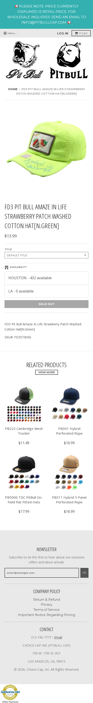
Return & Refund (46, 600)
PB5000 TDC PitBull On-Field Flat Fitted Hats (24, 499)
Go (84, 572)
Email (58, 637)
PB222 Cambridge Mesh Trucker (24, 430)
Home (12, 89)
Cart (83, 33)
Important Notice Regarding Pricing (46, 615)
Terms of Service (46, 610)
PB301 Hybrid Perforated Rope (69, 430)
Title (8, 249)
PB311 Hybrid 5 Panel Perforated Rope (69, 499)
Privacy (46, 605)
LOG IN (62, 33)
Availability (18, 267)
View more (46, 372)
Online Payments (10, 702)
